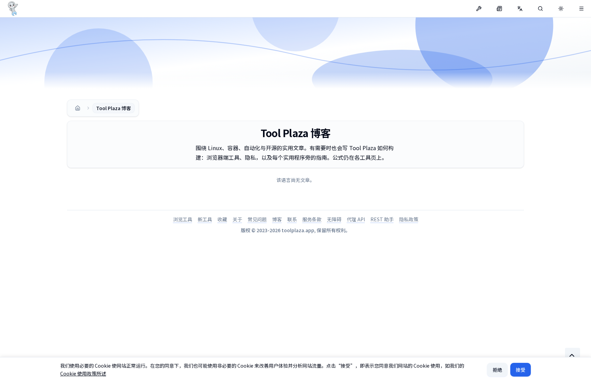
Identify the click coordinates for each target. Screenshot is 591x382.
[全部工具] (479, 8)
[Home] (77, 108)
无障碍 (334, 219)
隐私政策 (408, 219)
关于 (237, 219)
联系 (292, 219)
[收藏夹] (581, 8)
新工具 (205, 219)
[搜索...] (540, 8)
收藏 (222, 219)
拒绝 (497, 369)
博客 (277, 219)
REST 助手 (382, 219)
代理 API (356, 219)
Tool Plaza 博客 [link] (113, 108)
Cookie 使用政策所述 (83, 373)
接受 (520, 369)
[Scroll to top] (572, 355)
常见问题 (257, 219)
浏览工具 (182, 219)
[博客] (499, 8)
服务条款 (311, 219)
